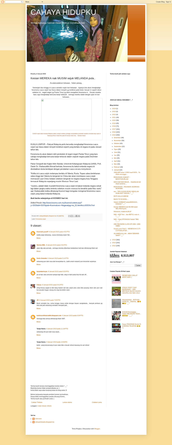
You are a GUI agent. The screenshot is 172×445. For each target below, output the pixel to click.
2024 (114, 108)
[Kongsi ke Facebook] (76, 216)
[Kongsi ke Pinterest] (79, 216)
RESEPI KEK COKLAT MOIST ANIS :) (129, 276)
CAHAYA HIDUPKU (63, 12)
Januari (116, 170)
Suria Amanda (42, 258)
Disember (117, 138)
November (118, 140)
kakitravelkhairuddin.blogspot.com (49, 315)
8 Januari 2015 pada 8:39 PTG (72, 315)
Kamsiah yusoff (42, 232)
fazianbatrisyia (42, 271)
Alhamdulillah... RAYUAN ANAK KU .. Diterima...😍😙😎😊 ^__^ (131, 301)
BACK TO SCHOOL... (121, 199)
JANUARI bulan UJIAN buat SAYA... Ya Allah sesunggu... (127, 173)
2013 (114, 243)
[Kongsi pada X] (74, 216)
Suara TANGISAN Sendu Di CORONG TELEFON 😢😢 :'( (131, 326)
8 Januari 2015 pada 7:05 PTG (49, 300)
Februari (117, 167)
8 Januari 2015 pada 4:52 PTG (56, 245)
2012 (114, 246)
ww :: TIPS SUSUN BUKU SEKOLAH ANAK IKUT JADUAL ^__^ (126, 192)
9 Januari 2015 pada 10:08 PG (56, 342)
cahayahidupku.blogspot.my (44, 422)
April (115, 161)
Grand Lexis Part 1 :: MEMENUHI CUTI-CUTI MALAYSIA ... (127, 229)
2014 (114, 240)
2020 (114, 120)
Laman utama (67, 402)
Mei (115, 158)
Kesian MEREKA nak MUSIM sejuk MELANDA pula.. (125, 208)
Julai (116, 152)
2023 (114, 111)
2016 (114, 132)
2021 (114, 117)
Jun (115, 155)
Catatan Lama (97, 402)
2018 (114, 126)
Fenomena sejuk (41, 219)
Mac (115, 164)
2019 (114, 123)
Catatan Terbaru (36, 402)
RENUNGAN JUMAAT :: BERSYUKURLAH (122, 178)
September (118, 146)
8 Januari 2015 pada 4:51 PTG (59, 232)
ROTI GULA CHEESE (121, 196)
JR (38, 300)
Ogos (116, 149)
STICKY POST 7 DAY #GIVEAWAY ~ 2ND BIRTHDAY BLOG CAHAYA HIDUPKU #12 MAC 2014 (131, 290)
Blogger (97, 429)
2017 (114, 129)
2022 (114, 114)
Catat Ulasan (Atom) (44, 406)
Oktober (117, 143)
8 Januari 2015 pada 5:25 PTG (58, 271)
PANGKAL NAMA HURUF (122, 212)
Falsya (39, 285)
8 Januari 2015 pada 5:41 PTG (52, 285)
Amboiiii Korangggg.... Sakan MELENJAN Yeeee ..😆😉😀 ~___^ (131, 314)
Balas (39, 238)
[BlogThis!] (72, 216)
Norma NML (41, 245)
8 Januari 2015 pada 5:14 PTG (58, 258)
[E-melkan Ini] (69, 216)
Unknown (38, 419)
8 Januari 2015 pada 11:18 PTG (57, 329)
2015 (114, 135)
